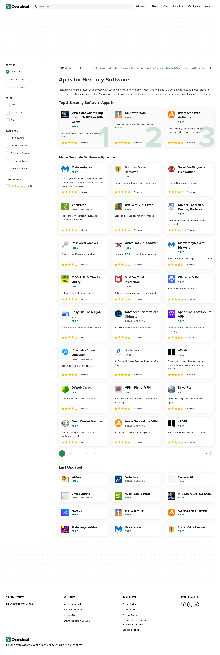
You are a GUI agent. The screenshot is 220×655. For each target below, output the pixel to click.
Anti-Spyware (17, 137)
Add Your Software (73, 609)
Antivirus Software (20, 145)
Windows (141, 6)
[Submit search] (35, 6)
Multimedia (112, 68)
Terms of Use (129, 609)
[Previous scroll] (81, 68)
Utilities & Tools (198, 68)
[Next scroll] (210, 68)
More (207, 6)
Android (177, 6)
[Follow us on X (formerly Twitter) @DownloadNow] (189, 604)
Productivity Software (129, 68)
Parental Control (19, 168)
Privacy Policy (129, 604)
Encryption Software (21, 153)
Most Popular (17, 79)
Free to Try (16, 112)
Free (13, 104)
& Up (30, 186)
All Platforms (65, 68)
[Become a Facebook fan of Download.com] (183, 604)
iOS (165, 6)
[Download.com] (17, 6)
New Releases (18, 87)
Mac (154, 6)
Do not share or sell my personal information (134, 622)
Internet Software (97, 68)
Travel (186, 68)
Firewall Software (19, 161)
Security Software (174, 68)
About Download (72, 604)
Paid (13, 120)
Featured (15, 71)
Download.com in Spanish (77, 621)
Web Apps (193, 6)
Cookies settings (130, 629)
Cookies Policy (129, 615)
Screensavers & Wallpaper (152, 68)
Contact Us (69, 615)
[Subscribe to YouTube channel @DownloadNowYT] (196, 604)
